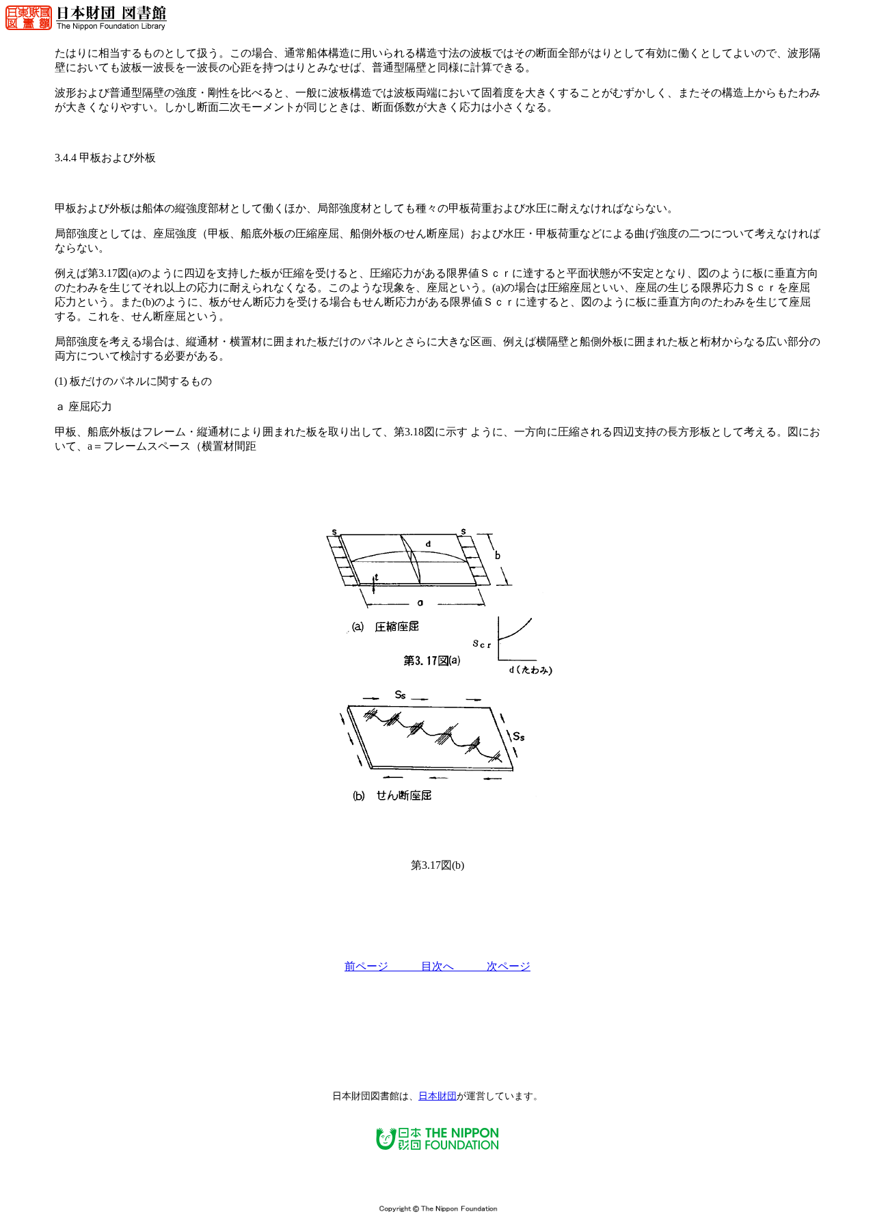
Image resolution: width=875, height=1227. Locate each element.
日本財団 (437, 1096)
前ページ (383, 966)
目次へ (454, 966)
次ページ (508, 966)
